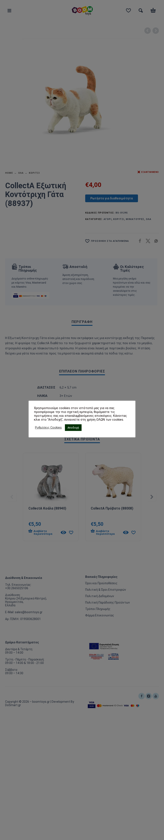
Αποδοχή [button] (73, 427)
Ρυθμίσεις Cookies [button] (48, 427)
